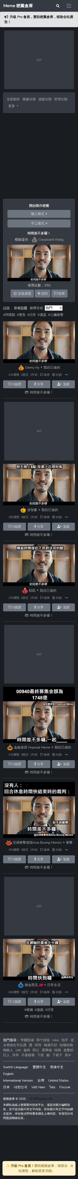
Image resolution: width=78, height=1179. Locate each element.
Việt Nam (38, 1087)
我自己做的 (51, 367)
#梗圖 (28, 1010)
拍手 (65, 1040)
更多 (12, 106)
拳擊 (69, 842)
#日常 (31, 315)
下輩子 (57, 1055)
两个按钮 (43, 1040)
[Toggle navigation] (69, 6)
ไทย (52, 1087)
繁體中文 (39, 1067)
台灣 (40, 1080)
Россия (64, 1087)
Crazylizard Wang (50, 239)
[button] (66, 375)
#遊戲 (39, 1010)
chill (18, 1050)
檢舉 (46, 375)
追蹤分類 (45, 99)
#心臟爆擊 (55, 315)
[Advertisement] (39, 154)
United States (58, 1080)
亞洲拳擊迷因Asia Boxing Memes (37, 842)
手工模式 (38, 223)
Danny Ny (32, 367)
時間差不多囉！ (41, 392)
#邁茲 (42, 315)
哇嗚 (57, 1050)
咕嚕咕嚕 (66, 1045)
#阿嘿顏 (9, 315)
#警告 (21, 315)
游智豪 (32, 510)
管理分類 (60, 99)
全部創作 (13, 99)
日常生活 (54, 985)
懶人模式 (38, 214)
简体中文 (56, 1067)
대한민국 (20, 1087)
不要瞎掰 (28, 1055)
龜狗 (27, 1050)
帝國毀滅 (27, 1040)
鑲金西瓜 (31, 985)
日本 (6, 1087)
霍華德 (47, 1050)
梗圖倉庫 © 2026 (14, 1099)
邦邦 (38, 1045)
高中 (68, 1055)
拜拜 (15, 1055)
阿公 (36, 1050)
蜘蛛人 (8, 1050)
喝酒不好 (50, 1045)
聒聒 (32, 590)
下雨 (40, 1055)
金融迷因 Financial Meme (32, 747)
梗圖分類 (29, 99)
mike (55, 1040)
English (8, 1074)
